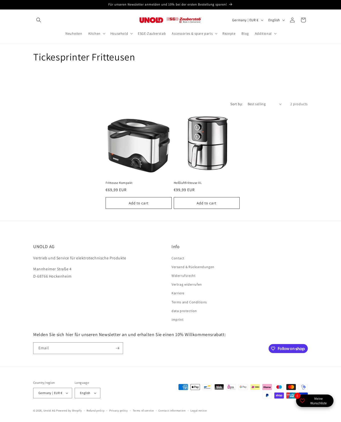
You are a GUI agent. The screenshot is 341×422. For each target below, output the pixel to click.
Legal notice (198, 410)
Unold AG (49, 410)
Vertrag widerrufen (186, 284)
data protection (184, 311)
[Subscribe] (117, 348)
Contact (177, 258)
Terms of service (143, 410)
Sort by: (236, 104)
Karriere (177, 293)
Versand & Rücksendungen (192, 267)
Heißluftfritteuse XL (188, 183)
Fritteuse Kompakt (119, 183)
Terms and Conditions (189, 302)
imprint (177, 319)
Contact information (172, 410)
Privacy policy (118, 410)
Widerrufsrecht (183, 275)
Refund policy (95, 410)
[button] (38, 19)
